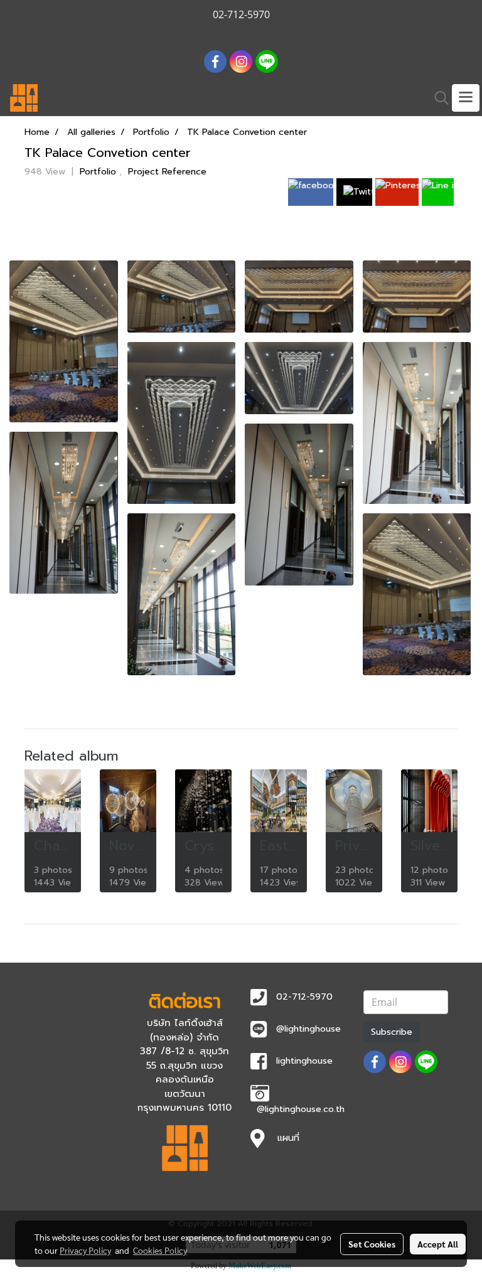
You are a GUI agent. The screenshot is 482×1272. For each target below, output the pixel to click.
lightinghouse (304, 1060)
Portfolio (99, 171)
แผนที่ (288, 1138)
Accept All (437, 1243)
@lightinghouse (308, 1028)
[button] (437, 98)
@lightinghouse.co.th (301, 1109)
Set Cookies (371, 1243)
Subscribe (391, 1032)
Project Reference (167, 171)
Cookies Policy (160, 1250)
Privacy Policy (85, 1250)
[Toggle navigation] (465, 98)
